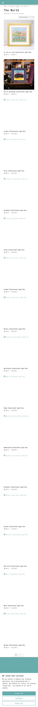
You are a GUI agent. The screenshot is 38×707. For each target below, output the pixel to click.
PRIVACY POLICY (19, 671)
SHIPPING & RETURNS (19, 669)
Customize (19, 698)
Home (5, 6)
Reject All (19, 703)
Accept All (19, 693)
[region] (19, 690)
